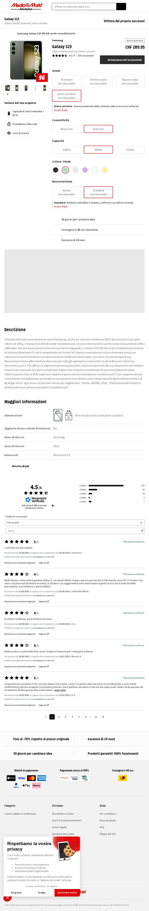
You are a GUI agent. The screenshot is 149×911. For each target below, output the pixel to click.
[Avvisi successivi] (103, 717)
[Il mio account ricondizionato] (136, 6)
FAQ (102, 827)
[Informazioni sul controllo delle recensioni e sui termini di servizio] (52, 505)
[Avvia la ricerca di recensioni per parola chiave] (142, 531)
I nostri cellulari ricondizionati (20, 813)
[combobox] (84, 6)
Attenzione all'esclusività (125, 60)
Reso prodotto (108, 820)
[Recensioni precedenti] (46, 716)
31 (96, 716)
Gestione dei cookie (63, 833)
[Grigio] (75, 169)
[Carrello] (143, 6)
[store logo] (27, 6)
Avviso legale (59, 827)
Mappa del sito (108, 833)
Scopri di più (60, 110)
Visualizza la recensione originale (19, 563)
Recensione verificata (134, 541)
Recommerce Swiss (63, 813)
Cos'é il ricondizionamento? (67, 820)
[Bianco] (94, 169)
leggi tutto (60, 690)
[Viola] (85, 169)
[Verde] (65, 169)
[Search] (121, 6)
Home (6, 33)
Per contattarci (108, 813)
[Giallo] (104, 169)
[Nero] (55, 169)
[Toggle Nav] (6, 6)
